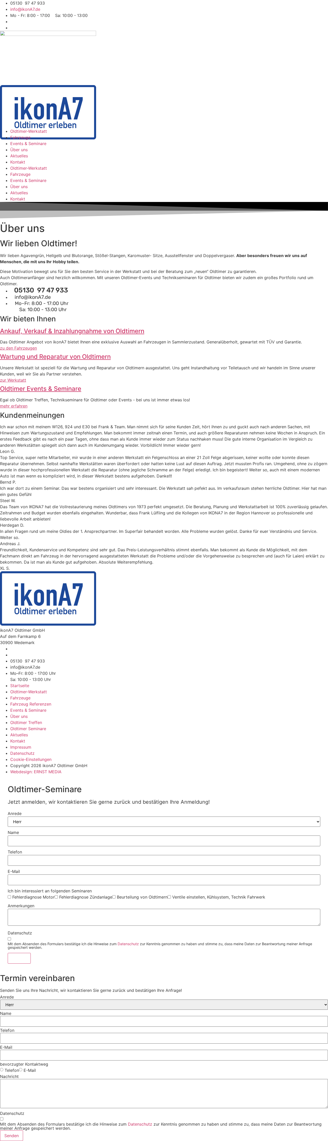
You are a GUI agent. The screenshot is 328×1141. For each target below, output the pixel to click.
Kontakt (17, 162)
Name (13, 832)
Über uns (19, 149)
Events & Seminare (28, 143)
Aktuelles (19, 155)
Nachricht (9, 1076)
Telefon (15, 852)
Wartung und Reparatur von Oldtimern (55, 356)
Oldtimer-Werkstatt (28, 131)
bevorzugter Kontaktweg (24, 1064)
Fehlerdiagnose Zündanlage (85, 897)
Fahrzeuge (20, 137)
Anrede (15, 813)
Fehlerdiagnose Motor (33, 897)
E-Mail (14, 871)
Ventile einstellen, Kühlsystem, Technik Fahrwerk (218, 897)
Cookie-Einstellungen (31, 759)
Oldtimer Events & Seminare (40, 388)
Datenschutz (20, 933)
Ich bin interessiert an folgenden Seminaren (50, 891)
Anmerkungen (21, 906)
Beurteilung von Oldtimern (142, 897)
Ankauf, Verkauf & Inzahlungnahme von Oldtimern (72, 331)
